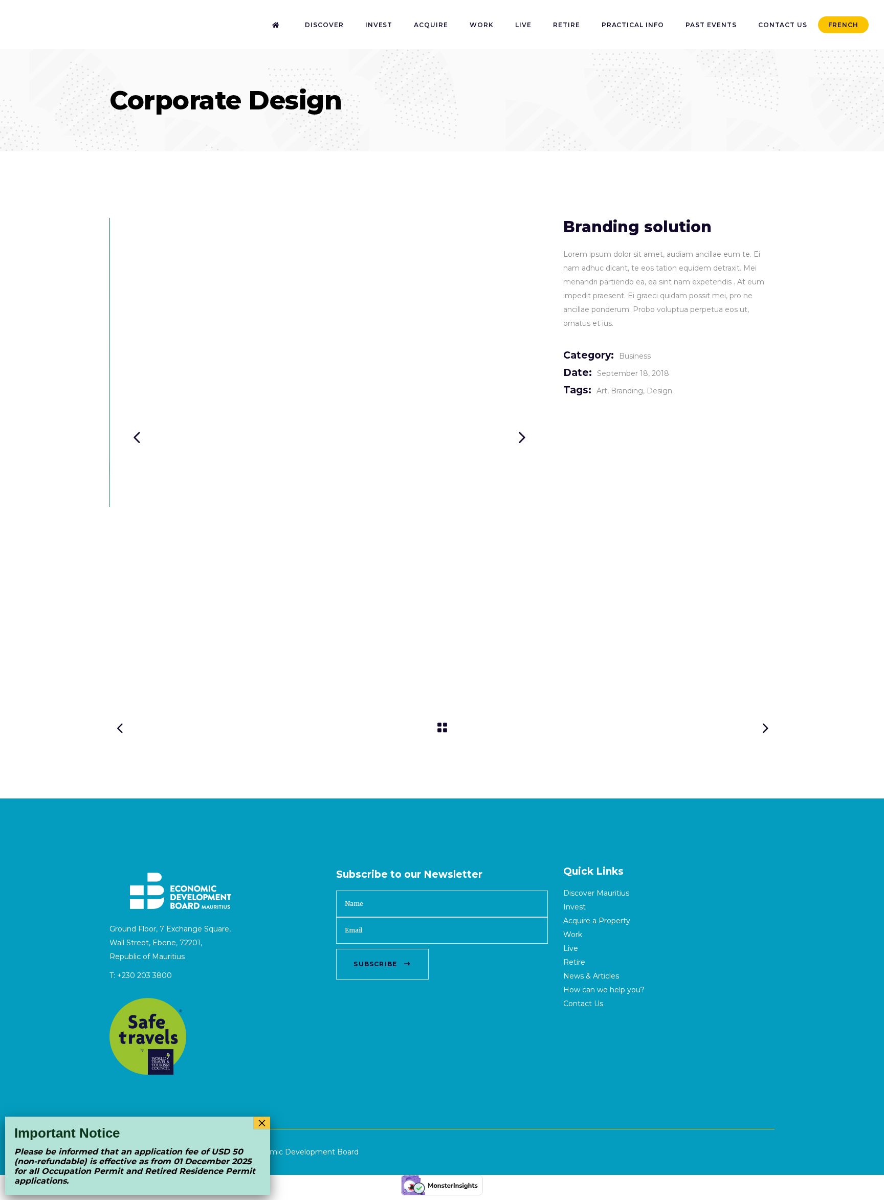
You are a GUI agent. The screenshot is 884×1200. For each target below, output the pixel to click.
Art (601, 390)
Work (572, 934)
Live (570, 948)
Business (635, 356)
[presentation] (136, 437)
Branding (627, 390)
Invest (574, 907)
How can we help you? (604, 989)
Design (659, 390)
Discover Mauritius (596, 893)
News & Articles (591, 976)
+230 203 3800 (144, 975)
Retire (574, 962)
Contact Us (583, 1003)
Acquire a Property (596, 920)
